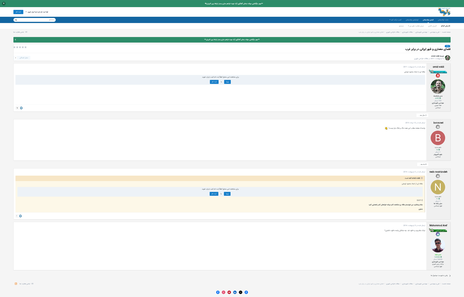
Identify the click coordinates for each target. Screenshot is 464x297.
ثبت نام (18, 12)
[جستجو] (16, 20)
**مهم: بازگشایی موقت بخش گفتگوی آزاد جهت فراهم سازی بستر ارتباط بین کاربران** (234, 3)
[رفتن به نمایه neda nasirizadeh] (438, 187)
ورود (227, 82)
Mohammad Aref (438, 225)
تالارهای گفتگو (445, 26)
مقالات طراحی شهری (421, 58)
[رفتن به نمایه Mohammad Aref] (438, 245)
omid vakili (435, 56)
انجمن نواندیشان (428, 20)
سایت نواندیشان (443, 20)
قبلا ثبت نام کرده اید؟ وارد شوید (37, 12)
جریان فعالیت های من (416, 26)
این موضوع (25, 20)
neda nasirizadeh (438, 172)
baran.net (438, 123)
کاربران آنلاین (432, 26)
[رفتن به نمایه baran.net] (438, 138)
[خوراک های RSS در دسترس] (15, 284)
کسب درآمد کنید (395, 20)
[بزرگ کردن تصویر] (386, 128)
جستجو (401, 26)
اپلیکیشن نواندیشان (412, 20)
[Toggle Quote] (421, 178)
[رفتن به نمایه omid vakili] (447, 58)
